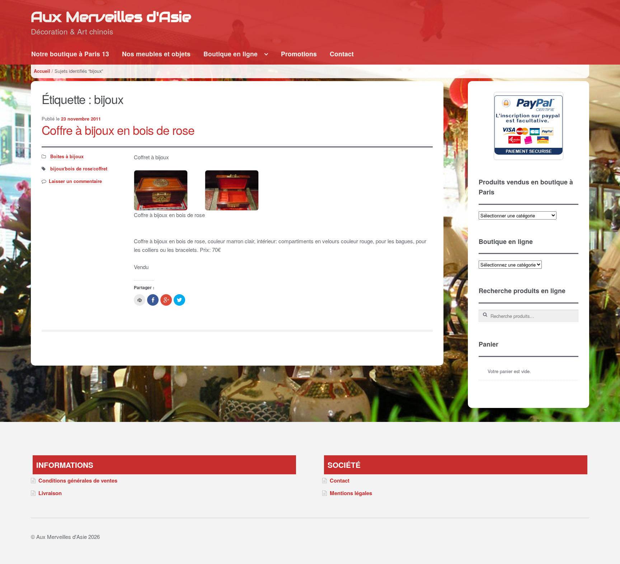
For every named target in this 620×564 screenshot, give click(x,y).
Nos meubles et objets (156, 53)
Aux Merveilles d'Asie (111, 17)
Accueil (42, 71)
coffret (100, 168)
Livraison (50, 493)
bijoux (57, 168)
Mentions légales (351, 493)
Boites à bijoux (67, 156)
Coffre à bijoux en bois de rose (118, 129)
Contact (342, 53)
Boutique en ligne (230, 53)
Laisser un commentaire (75, 181)
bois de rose (79, 168)
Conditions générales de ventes (77, 480)
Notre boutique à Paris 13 (70, 53)
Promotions (299, 53)
